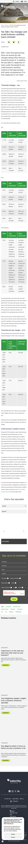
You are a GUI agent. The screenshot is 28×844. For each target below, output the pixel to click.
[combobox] (14, 506)
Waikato (11, 612)
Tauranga (19, 609)
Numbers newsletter (14, 578)
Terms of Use (11, 841)
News (6, 25)
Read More (6, 665)
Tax (2, 612)
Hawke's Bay (4, 609)
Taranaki (12, 609)
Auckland (8, 606)
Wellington (18, 612)
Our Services (8, 798)
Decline (13, 837)
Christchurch (16, 606)
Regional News (4, 583)
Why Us (22, 798)
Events (19, 587)
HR (14, 587)
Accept (13, 834)
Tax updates (4, 578)
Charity (12, 583)
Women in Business (5, 587)
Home (2, 25)
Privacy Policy (17, 841)
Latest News (15, 798)
